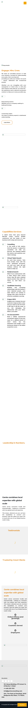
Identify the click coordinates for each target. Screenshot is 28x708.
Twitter (6, 681)
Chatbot (22, 705)
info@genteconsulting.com (13, 691)
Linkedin (11, 681)
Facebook (3, 681)
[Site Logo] (6, 3)
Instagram (8, 681)
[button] (25, 3)
